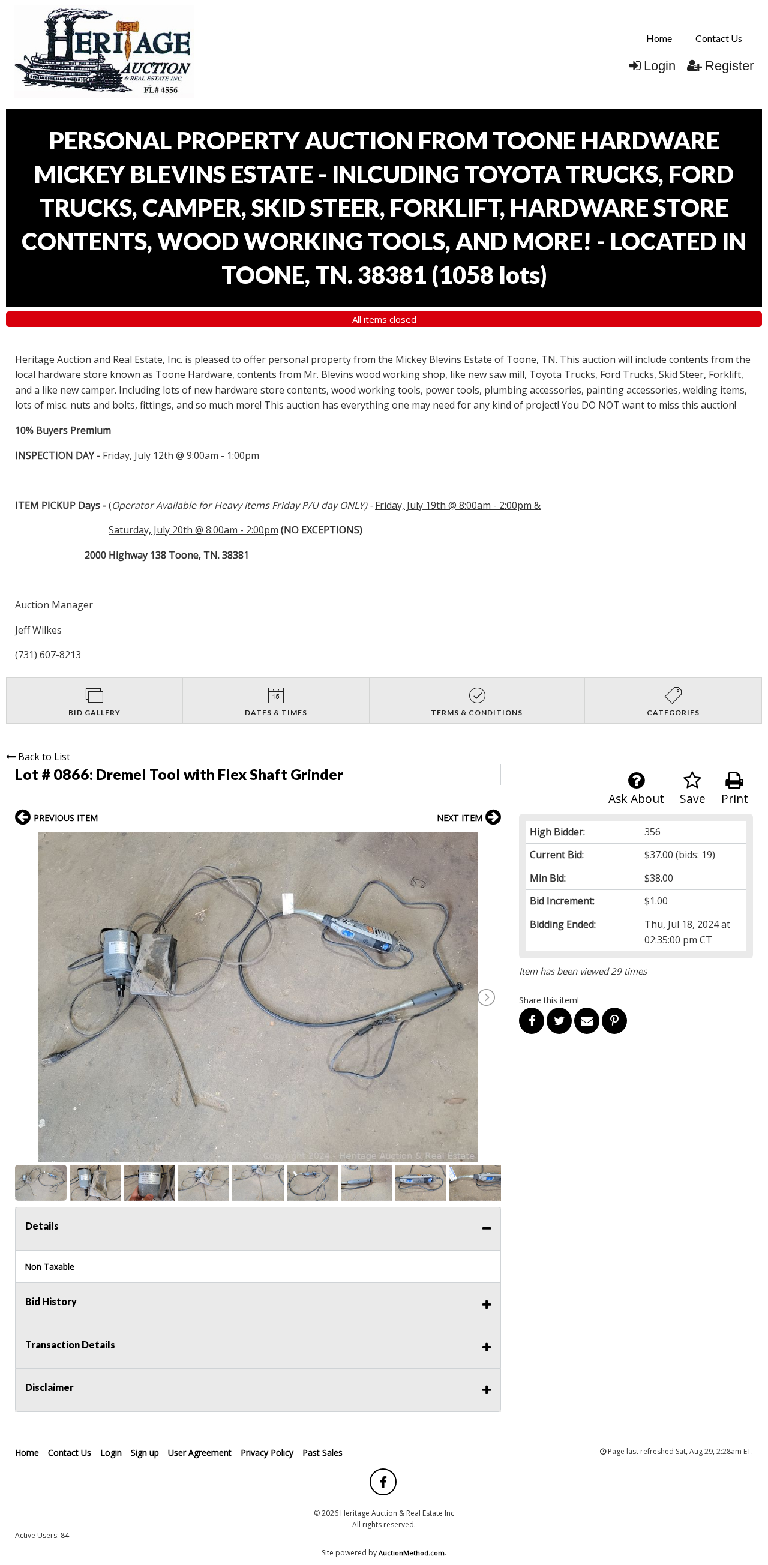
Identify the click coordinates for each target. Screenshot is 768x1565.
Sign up (145, 1452)
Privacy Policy (267, 1452)
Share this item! (549, 1000)
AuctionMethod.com (412, 1552)
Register (729, 65)
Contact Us (718, 38)
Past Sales (322, 1452)
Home (659, 38)
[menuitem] (659, 38)
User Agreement (200, 1452)
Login (660, 65)
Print (734, 798)
